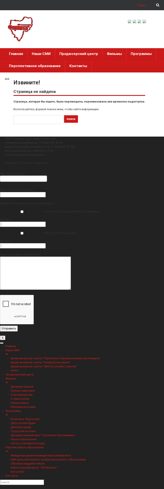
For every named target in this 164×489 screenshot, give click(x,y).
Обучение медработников (27, 463)
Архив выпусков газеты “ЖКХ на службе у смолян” (44, 366)
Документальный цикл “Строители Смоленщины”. (43, 435)
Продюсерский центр (78, 54)
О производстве (21, 394)
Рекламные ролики (23, 406)
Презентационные (23, 390)
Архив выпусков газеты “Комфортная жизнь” (40, 362)
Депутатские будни (23, 423)
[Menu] (1, 343)
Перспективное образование (35, 66)
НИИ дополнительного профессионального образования (48, 459)
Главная (16, 54)
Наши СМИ (41, 54)
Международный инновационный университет (41, 455)
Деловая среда (21, 427)
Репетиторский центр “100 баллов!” (34, 467)
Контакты (78, 66)
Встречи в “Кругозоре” (26, 419)
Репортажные (20, 402)
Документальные (22, 386)
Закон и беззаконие (24, 439)
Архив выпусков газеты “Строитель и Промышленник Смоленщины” (56, 358)
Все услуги (17, 471)
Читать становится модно (28, 443)
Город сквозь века (23, 431)
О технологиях (20, 398)
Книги (14, 370)
